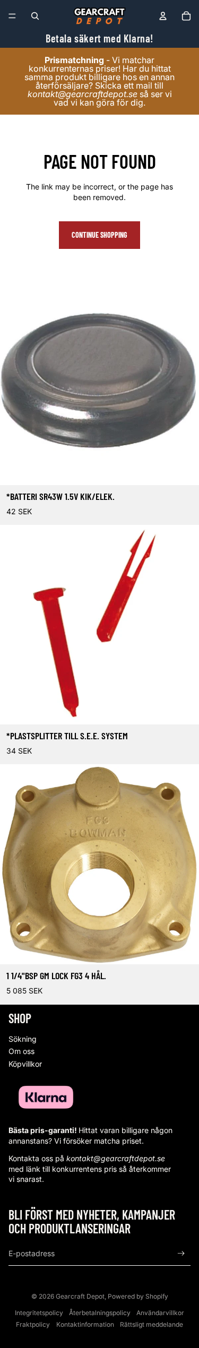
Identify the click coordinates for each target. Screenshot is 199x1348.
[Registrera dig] (181, 1254)
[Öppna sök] (35, 16)
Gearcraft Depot (80, 1296)
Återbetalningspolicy (100, 1313)
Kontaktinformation (85, 1324)
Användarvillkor (160, 1313)
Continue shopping (99, 234)
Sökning (22, 1038)
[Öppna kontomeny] (163, 16)
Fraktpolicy (33, 1324)
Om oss (21, 1051)
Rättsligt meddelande (151, 1324)
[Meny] (12, 16)
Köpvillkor (25, 1063)
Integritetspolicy (39, 1313)
